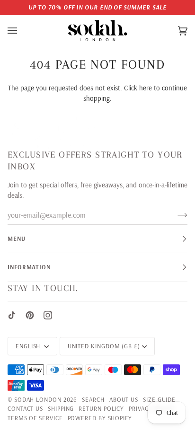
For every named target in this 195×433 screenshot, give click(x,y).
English (29, 346)
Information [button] (29, 267)
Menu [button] (17, 238)
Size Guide (159, 399)
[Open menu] (22, 30)
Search (93, 399)
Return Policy (101, 408)
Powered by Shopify (100, 418)
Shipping (61, 408)
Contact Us (25, 408)
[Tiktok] (12, 315)
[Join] (174, 214)
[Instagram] (48, 315)
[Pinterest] (30, 315)
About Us (123, 399)
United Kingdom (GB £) (104, 346)
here (145, 87)
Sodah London (38, 399)
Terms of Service (35, 418)
